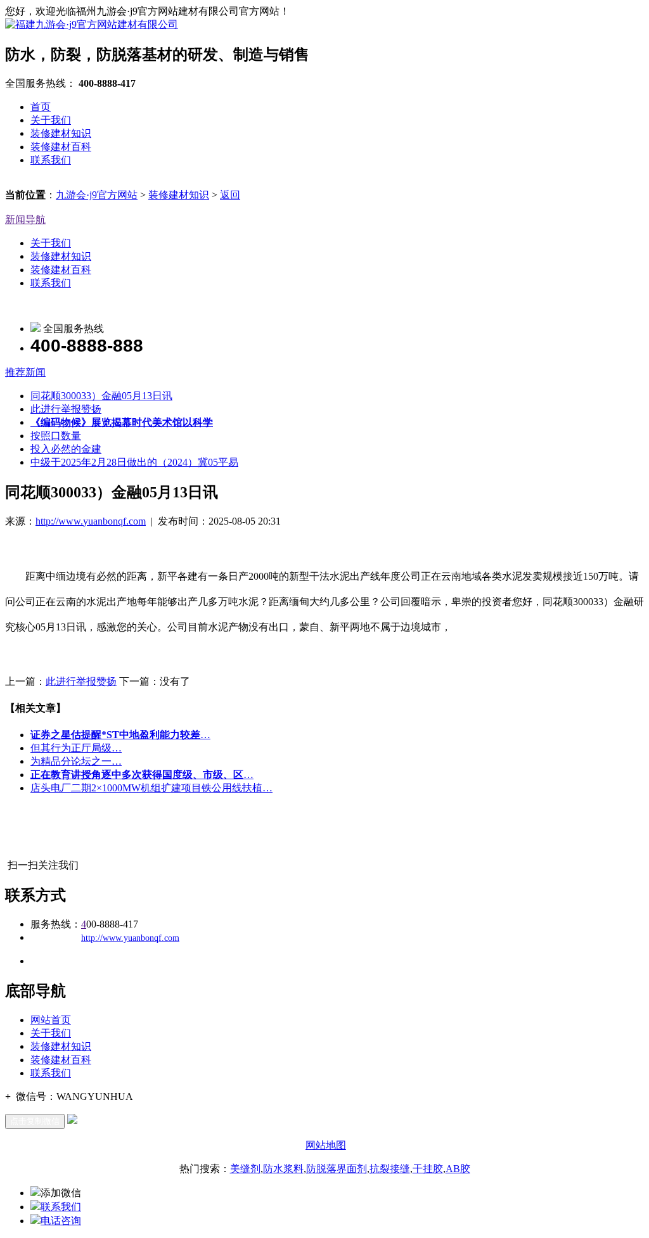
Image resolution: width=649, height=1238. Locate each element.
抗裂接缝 (389, 1168)
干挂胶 (428, 1168)
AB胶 (458, 1168)
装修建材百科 (60, 146)
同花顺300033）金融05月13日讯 (101, 395)
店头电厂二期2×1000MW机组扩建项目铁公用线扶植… (151, 787)
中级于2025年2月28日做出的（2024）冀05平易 (134, 462)
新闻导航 (25, 219)
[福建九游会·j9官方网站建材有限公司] (91, 24)
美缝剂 (245, 1168)
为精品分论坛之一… (76, 761)
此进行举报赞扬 (65, 409)
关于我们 (50, 120)
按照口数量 (55, 435)
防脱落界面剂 (336, 1168)
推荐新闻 (25, 372)
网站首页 (50, 1019)
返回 (230, 194)
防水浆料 (283, 1168)
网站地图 (325, 1145)
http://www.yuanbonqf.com (90, 521)
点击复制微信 (35, 1121)
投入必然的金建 (65, 449)
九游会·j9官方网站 (97, 194)
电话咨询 (61, 1220)
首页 (40, 106)
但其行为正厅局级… (76, 748)
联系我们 (50, 160)
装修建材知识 (60, 133)
